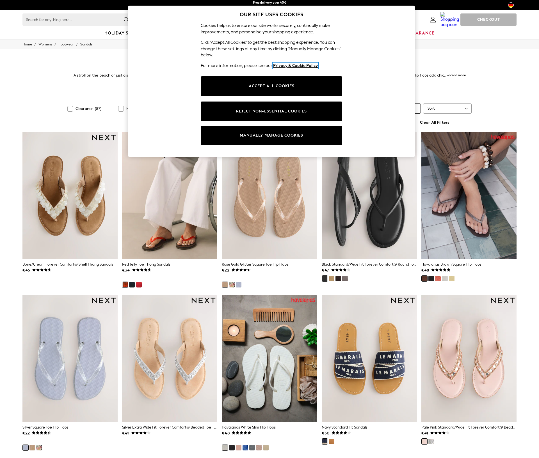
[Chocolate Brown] (338, 278)
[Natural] (331, 441)
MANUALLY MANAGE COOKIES (271, 135)
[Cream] (452, 278)
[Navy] (325, 441)
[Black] (132, 284)
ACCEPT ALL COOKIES (271, 86)
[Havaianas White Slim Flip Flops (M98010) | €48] (269, 358)
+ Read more (456, 74)
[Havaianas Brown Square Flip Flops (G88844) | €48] (469, 195)
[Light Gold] (259, 447)
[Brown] (424, 278)
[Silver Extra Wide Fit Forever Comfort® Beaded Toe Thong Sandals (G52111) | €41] (169, 358)
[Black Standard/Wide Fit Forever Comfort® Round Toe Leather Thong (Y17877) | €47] (369, 195)
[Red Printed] (232, 284)
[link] (433, 19)
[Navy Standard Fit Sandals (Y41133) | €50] (369, 358)
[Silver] (238, 284)
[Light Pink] (238, 447)
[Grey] (252, 447)
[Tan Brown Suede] (331, 278)
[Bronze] (266, 447)
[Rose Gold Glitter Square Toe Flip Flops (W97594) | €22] (269, 195)
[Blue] (245, 447)
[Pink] (438, 278)
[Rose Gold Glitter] (225, 284)
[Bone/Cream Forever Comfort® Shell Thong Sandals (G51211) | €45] (70, 195)
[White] (444, 278)
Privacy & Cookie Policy (295, 65)
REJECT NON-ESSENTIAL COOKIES (271, 111)
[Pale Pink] (424, 441)
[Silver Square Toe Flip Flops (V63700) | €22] (70, 358)
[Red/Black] (139, 284)
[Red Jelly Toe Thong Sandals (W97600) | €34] (169, 195)
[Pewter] (345, 278)
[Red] (125, 284)
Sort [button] (431, 108)
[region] (271, 81)
